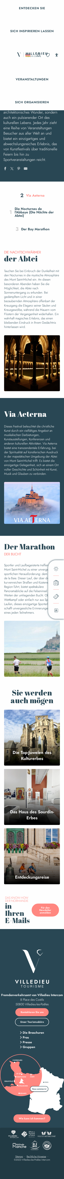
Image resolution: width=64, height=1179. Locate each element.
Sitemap (19, 1156)
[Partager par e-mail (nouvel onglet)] (25, 169)
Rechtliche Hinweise (36, 1156)
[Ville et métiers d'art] (46, 1134)
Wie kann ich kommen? (32, 1118)
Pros (26, 1037)
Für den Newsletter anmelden (45, 910)
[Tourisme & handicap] (34, 1145)
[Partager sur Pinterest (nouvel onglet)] (18, 169)
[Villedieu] (32, 968)
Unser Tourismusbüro (32, 1022)
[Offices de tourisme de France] (28, 1134)
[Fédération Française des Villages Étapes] (47, 1145)
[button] (32, 8)
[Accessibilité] (56, 55)
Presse (27, 1042)
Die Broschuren (33, 1032)
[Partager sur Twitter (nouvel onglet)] (12, 169)
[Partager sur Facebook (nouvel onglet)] (5, 169)
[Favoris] (48, 55)
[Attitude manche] (19, 1145)
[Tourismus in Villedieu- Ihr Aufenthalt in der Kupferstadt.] (32, 55)
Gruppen (29, 1047)
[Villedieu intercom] (13, 1134)
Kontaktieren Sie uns (32, 1012)
